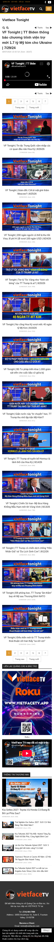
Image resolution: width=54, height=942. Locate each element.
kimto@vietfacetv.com (30, 926)
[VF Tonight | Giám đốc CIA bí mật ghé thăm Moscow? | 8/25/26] (27, 172)
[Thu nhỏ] (3, 27)
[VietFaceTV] (45, 3)
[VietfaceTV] (18, 8)
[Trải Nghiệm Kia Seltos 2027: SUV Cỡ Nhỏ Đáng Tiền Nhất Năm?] (8, 825)
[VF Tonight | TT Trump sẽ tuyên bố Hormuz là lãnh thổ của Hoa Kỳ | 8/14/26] (27, 440)
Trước (40, 28)
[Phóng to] (7, 27)
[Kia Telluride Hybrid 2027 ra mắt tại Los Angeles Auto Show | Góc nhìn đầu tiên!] (8, 871)
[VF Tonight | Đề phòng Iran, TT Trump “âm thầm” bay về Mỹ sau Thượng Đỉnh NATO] (27, 574)
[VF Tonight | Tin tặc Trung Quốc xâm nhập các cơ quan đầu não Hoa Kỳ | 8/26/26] (27, 127)
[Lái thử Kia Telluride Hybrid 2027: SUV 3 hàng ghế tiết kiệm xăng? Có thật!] (8, 848)
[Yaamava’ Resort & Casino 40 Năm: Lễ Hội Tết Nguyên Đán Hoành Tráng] (8, 859)
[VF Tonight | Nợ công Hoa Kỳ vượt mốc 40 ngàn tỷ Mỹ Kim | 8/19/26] (27, 306)
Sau (47, 28)
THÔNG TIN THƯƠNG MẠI (16, 774)
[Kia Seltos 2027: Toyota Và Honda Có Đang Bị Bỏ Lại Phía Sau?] (27, 793)
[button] (49, 8)
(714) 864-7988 (29, 912)
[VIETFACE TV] (27, 894)
